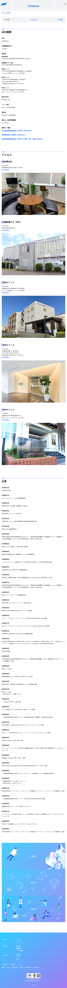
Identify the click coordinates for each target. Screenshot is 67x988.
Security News (36, 967)
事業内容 (18, 946)
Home (3, 12)
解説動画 (18, 948)
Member (12, 964)
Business (5, 946)
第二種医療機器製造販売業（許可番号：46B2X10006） (17, 130)
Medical (5, 964)
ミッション (19, 939)
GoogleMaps (5, 169)
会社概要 (18, 955)
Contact (8, 967)
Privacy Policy (15, 967)
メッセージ (19, 941)
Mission (5, 939)
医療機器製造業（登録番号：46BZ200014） (14, 134)
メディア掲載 (19, 950)
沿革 (17, 959)
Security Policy (28, 967)
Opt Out (21, 967)
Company (5, 955)
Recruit (3, 967)
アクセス (18, 957)
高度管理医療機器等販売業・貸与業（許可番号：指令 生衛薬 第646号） (22, 139)
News (20, 964)
